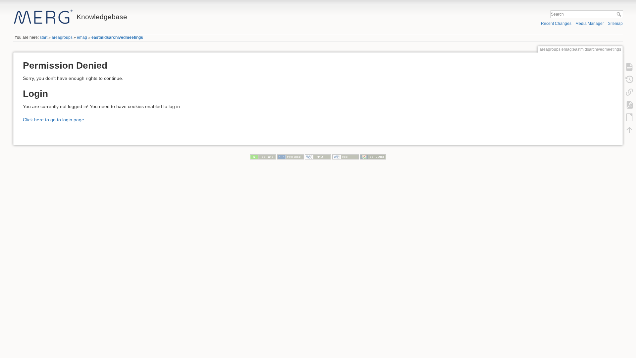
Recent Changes (556, 23)
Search (619, 14)
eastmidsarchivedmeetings (117, 37)
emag (82, 37)
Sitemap (615, 23)
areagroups (62, 37)
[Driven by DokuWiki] (373, 156)
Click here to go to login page (53, 119)
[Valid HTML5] (318, 156)
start (43, 37)
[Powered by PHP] (290, 156)
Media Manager (589, 23)
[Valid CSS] (345, 156)
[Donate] (263, 156)
